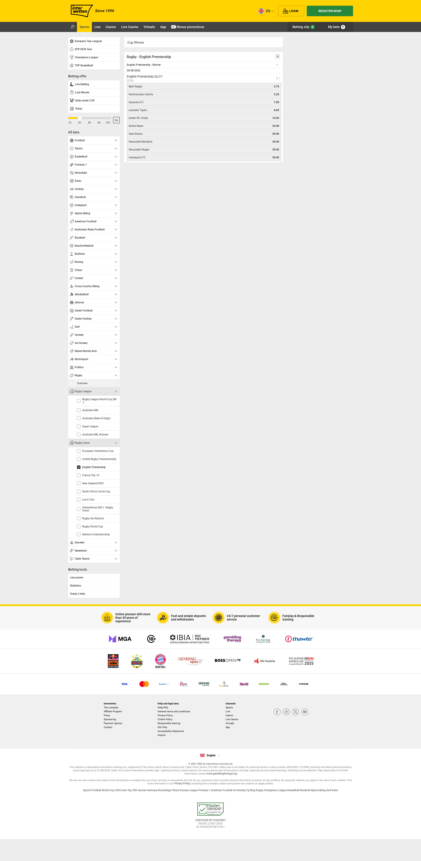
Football (96, 790)
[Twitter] (295, 712)
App (228, 727)
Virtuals (230, 723)
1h (69, 122)
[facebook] (277, 712)
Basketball (293, 790)
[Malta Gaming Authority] (120, 639)
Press (107, 715)
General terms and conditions (174, 711)
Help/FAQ (163, 707)
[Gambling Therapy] (232, 639)
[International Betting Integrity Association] (189, 639)
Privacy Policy (165, 715)
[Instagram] (286, 712)
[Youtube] (304, 712)
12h (107, 122)
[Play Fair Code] (263, 639)
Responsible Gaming (169, 723)
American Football (222, 790)
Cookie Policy (165, 719)
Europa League (189, 790)
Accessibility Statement (171, 731)
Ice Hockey (239, 790)
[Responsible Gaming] (151, 639)
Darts (335, 790)
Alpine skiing (318, 790)
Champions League (275, 790)
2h (79, 122)
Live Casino (232, 719)
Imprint (162, 735)
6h (99, 122)
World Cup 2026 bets (114, 790)
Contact (108, 727)
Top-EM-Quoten (137, 790)
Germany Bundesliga (159, 790)
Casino (229, 715)
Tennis (176, 790)
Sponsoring (110, 719)
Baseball (305, 790)
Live (228, 711)
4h (89, 122)
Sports (229, 707)
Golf (329, 790)
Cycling (251, 790)
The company (111, 707)
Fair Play (162, 727)
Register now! (329, 11)
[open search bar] (72, 27)
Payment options (113, 723)
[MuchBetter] (224, 684)
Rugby (260, 790)
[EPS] (184, 684)
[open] (210, 817)
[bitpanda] (204, 684)
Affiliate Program (113, 711)
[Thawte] (299, 639)
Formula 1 (204, 790)
